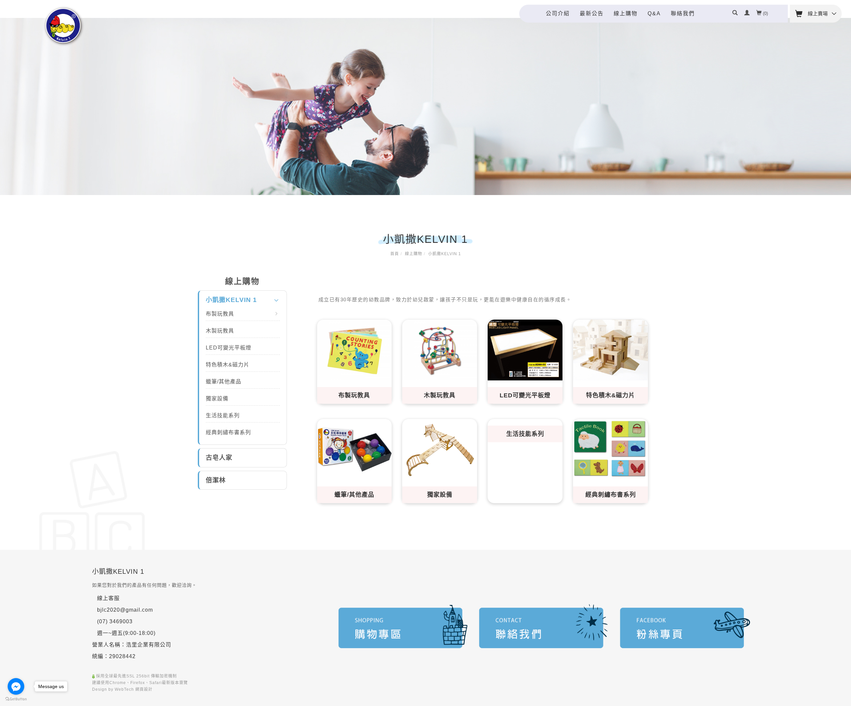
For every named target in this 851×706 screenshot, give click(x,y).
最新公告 (592, 13)
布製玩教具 (220, 314)
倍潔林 (216, 480)
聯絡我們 (683, 13)
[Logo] (63, 26)
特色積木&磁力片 (227, 364)
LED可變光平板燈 (228, 348)
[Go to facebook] (16, 686)
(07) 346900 (113, 621)
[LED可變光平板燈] (525, 349)
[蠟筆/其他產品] (354, 449)
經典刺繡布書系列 (228, 432)
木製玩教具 (220, 331)
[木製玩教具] (439, 349)
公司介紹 (558, 13)
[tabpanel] (425, 106)
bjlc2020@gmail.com (125, 610)
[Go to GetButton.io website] (16, 699)
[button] (735, 14)
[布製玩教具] (354, 349)
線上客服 (108, 598)
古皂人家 (219, 457)
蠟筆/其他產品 (223, 381)
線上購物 (626, 13)
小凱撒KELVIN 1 (444, 254)
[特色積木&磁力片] (610, 349)
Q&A (654, 13)
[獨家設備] (439, 448)
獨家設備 (217, 398)
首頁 (394, 254)
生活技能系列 (223, 415)
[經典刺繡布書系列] (610, 448)
